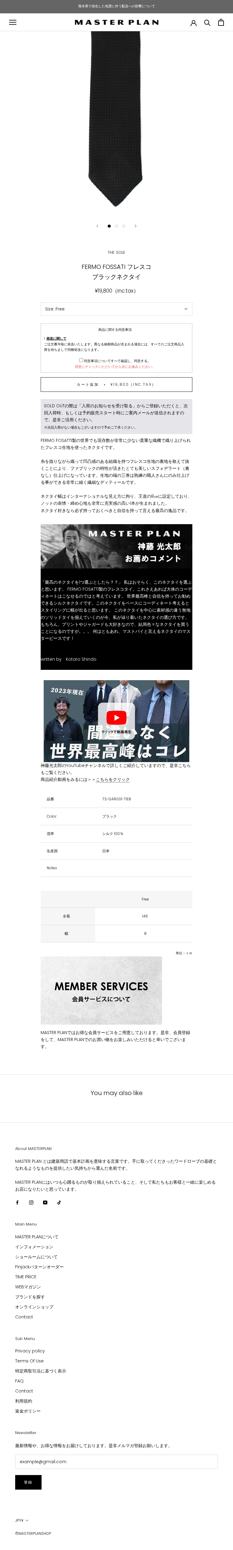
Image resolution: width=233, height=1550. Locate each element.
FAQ (19, 1381)
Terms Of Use (29, 1361)
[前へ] (97, 226)
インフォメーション (34, 1247)
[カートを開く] (221, 22)
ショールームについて (36, 1257)
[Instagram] (31, 1202)
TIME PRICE (25, 1277)
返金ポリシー (28, 1411)
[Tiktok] (59, 1202)
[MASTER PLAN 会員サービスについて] (116, 990)
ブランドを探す (30, 1297)
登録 (28, 1482)
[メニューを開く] (12, 22)
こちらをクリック (113, 779)
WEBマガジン (28, 1287)
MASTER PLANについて (37, 1237)
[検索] (207, 22)
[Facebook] (17, 1202)
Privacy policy (30, 1351)
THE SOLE (116, 252)
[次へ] (136, 226)
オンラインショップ (34, 1307)
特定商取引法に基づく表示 (40, 1371)
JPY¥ (19, 1520)
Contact (24, 1317)
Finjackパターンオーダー (39, 1267)
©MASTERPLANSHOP (33, 1533)
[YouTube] (45, 1202)
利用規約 (23, 1401)
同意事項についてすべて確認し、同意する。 (117, 360)
